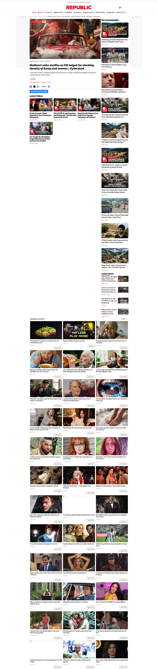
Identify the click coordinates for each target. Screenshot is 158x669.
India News (104, 119)
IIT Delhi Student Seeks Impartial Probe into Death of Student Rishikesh (114, 241)
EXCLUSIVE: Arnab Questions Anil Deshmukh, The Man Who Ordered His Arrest (65, 115)
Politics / (45, 16)
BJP (57, 73)
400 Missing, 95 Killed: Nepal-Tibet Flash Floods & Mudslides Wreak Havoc (114, 41)
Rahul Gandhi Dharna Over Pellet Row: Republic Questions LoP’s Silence (88, 115)
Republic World (69, 2)
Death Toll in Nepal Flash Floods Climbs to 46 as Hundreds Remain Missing (114, 191)
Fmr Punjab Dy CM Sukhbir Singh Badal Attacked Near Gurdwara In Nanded (40, 139)
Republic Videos (35, 82)
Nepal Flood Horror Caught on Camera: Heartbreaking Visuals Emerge (114, 166)
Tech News (104, 94)
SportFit (103, 69)
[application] (65, 39)
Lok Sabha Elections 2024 (39, 91)
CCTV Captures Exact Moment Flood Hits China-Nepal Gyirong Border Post (114, 116)
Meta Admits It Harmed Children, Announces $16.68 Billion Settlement (113, 91)
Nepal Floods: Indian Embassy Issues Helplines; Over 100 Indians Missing (113, 266)
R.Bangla (82, 2)
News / (31, 16)
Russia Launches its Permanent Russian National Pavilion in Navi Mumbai (108, 291)
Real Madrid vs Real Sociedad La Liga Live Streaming (113, 66)
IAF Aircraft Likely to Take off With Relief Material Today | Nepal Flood (114, 216)
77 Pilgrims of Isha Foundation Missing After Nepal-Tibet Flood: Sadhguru (114, 141)
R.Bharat (77, 2)
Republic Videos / (38, 16)
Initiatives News (105, 294)
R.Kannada (87, 2)
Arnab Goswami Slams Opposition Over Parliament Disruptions (40, 115)
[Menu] (119, 7)
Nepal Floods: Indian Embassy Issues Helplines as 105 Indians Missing (108, 313)
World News (104, 44)
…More (33, 78)
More (122, 12)
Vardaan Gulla (46, 82)
